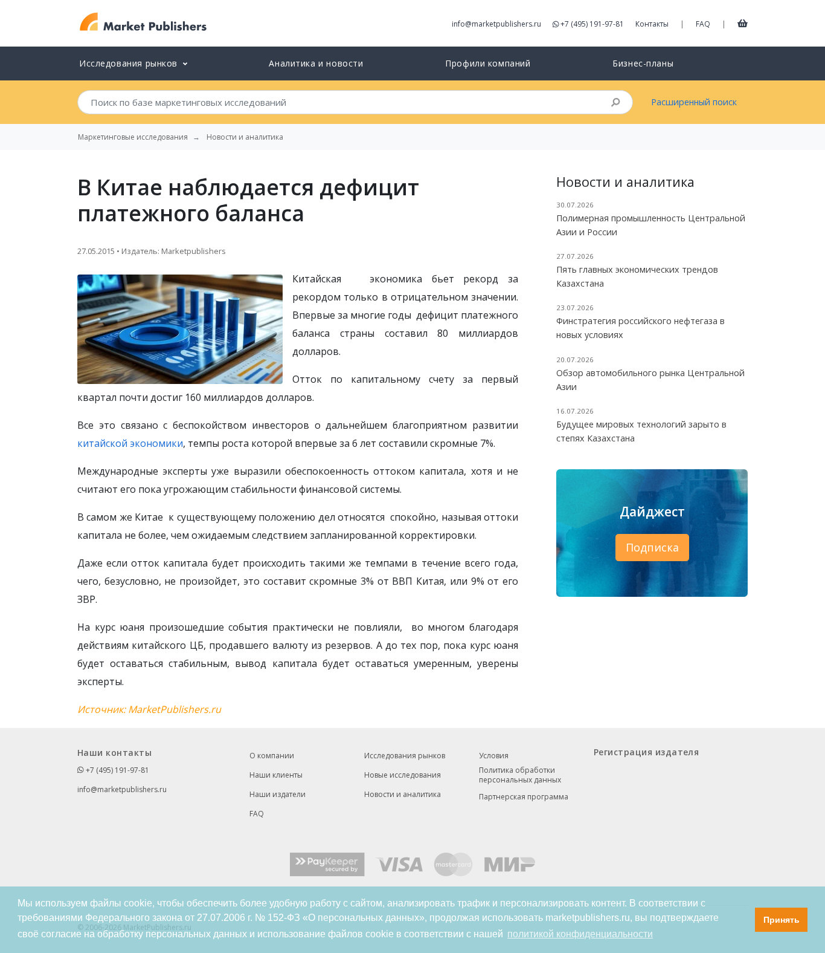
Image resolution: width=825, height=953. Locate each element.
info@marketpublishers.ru (496, 24)
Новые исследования (402, 775)
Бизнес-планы (642, 63)
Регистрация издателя (646, 752)
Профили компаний (487, 63)
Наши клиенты (276, 775)
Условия (494, 755)
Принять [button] (781, 920)
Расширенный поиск (694, 102)
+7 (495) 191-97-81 (592, 24)
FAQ (703, 24)
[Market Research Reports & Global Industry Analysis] (143, 22)
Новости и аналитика (402, 794)
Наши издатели (277, 794)
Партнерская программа (523, 797)
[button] (742, 920)
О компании (271, 755)
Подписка (652, 547)
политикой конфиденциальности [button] (580, 934)
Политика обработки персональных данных (520, 775)
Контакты (652, 24)
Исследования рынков (404, 755)
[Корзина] (742, 23)
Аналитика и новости (316, 63)
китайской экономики (130, 443)
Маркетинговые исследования (133, 137)
